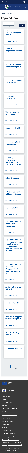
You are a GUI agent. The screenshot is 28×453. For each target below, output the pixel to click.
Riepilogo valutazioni (7, 430)
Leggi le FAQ (5, 424)
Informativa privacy (7, 402)
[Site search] (25, 7)
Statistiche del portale (8, 421)
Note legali (5, 405)
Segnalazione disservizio (8, 434)
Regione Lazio (5, 2)
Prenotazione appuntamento (9, 415)
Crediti (4, 399)
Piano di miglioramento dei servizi (11, 437)
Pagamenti (5, 427)
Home (3, 13)
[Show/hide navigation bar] (2, 7)
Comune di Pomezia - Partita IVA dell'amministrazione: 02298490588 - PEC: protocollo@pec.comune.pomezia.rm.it (13, 442)
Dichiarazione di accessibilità (9, 409)
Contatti (4, 412)
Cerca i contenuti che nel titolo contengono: (7, 27)
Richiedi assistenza (7, 418)
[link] (11, 41)
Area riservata (6, 396)
